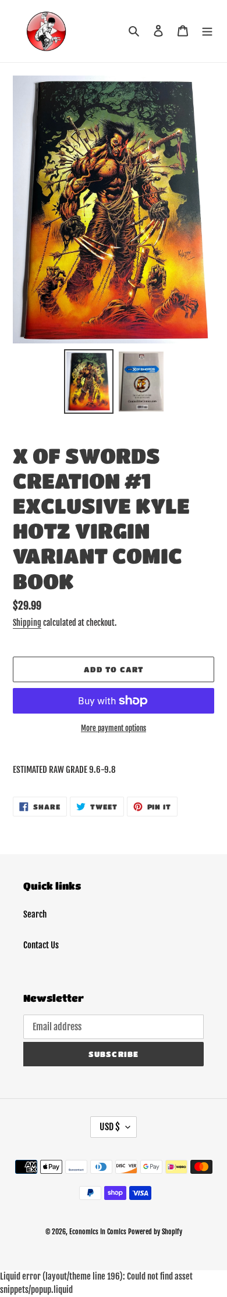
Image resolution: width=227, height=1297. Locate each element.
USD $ (110, 1127)
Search (35, 914)
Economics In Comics (97, 1231)
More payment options (113, 728)
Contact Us (41, 945)
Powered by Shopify (155, 1231)
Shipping (27, 623)
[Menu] (207, 31)
